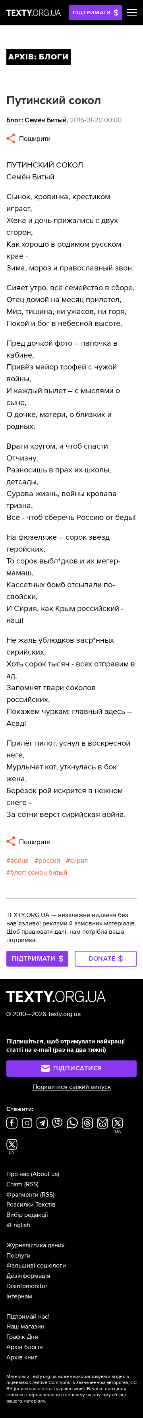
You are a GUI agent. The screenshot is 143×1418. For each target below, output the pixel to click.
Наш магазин (25, 1326)
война (19, 861)
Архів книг (21, 1357)
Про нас (17, 1174)
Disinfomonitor (26, 1286)
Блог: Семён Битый (36, 120)
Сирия (79, 861)
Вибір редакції (27, 1215)
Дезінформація (28, 1276)
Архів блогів (24, 1347)
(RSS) (31, 1184)
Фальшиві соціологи (36, 1266)
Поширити (33, 139)
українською (69, 1389)
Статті (14, 1184)
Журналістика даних (35, 1245)
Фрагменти (22, 1195)
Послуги (18, 1256)
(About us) (45, 1174)
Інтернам (19, 1296)
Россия (49, 861)
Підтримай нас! (28, 1317)
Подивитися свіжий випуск (72, 1087)
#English (18, 1225)
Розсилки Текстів (31, 1205)
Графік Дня (22, 1337)
